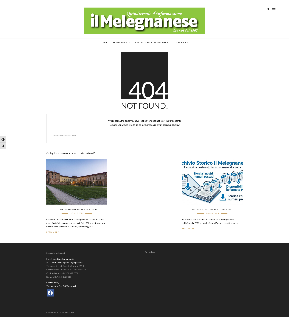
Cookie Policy (52, 282)
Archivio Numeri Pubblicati (153, 42)
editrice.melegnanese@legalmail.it (67, 262)
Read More (188, 228)
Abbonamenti (121, 42)
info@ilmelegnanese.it (63, 259)
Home (104, 42)
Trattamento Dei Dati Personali (61, 286)
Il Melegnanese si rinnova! (77, 209)
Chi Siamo (182, 42)
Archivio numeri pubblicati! (212, 209)
